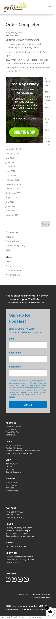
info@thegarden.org (15, 517)
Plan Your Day (12, 464)
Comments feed (13, 270)
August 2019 (12, 197)
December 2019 (13, 184)
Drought (9, 236)
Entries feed (11, 266)
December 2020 (47, 141)
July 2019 (10, 202)
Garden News (12, 241)
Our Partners (11, 429)
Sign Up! (28, 404)
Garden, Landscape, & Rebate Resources (23, 450)
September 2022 (47, 100)
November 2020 (13, 149)
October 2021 (47, 122)
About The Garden (13, 426)
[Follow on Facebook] (8, 579)
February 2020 (12, 180)
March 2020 (11, 175)
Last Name (15, 366)
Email (12, 338)
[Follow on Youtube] (20, 579)
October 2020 (12, 153)
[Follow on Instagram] (14, 579)
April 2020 (10, 171)
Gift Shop (10, 469)
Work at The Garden (14, 432)
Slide (8, 250)
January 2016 (12, 215)
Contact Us (10, 435)
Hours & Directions (13, 472)
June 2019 (10, 206)
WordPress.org (13, 275)
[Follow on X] (26, 579)
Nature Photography (15, 245)
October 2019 (12, 188)
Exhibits (9, 466)
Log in (8, 261)
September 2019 (13, 193)
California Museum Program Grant (22, 39)
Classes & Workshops (15, 445)
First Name (15, 352)
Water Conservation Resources (19, 453)
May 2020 (10, 166)
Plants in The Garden (14, 448)
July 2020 (10, 158)
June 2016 (10, 210)
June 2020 (10, 162)
